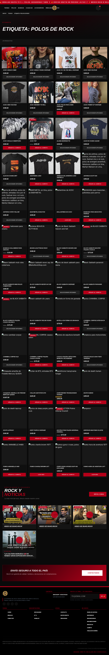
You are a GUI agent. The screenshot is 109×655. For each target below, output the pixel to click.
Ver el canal (99, 494)
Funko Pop (11, 618)
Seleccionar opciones (14, 76)
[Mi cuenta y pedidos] (103, 8)
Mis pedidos (90, 615)
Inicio (4, 13)
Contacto (64, 612)
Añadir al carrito (68, 113)
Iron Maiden (37, 612)
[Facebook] (12, 604)
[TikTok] (8, 604)
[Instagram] (4, 604)
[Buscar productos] (93, 8)
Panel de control (92, 612)
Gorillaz (36, 618)
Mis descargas (91, 618)
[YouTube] (16, 604)
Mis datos (90, 624)
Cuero (9, 612)
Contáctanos (93, 573)
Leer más (68, 220)
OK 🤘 (103, 596)
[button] (19, 514)
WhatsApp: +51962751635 (60, 594)
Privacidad (64, 618)
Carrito (89, 627)
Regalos (10, 615)
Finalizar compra (92, 630)
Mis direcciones (91, 621)
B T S (35, 615)
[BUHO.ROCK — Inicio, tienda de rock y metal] (54, 7)
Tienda (10, 13)
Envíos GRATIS (65, 615)
